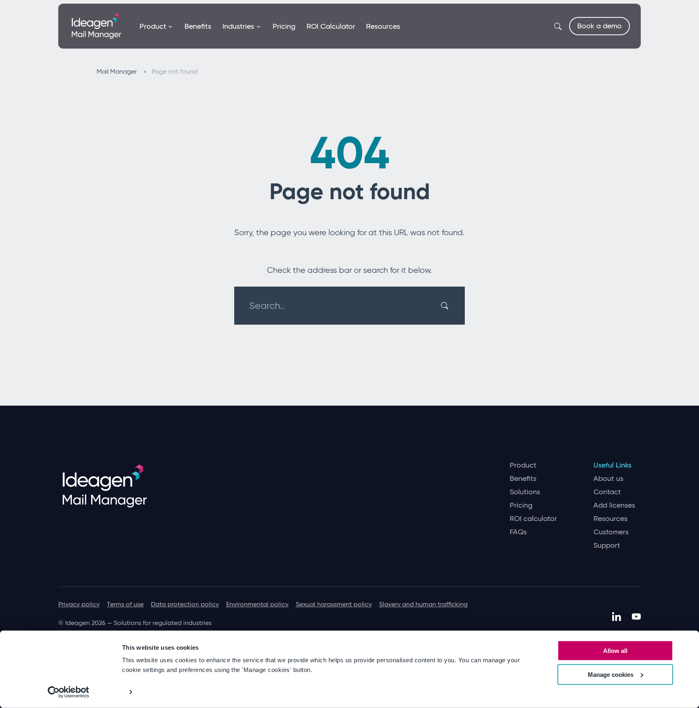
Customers (611, 532)
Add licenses (614, 505)
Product (153, 26)
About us (608, 478)
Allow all (615, 650)
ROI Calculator (331, 26)
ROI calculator (533, 519)
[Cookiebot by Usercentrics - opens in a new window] (68, 692)
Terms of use (125, 604)
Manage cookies (610, 674)
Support (606, 545)
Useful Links (612, 465)
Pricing (284, 26)
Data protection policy (185, 604)
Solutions (525, 492)
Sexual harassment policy (334, 604)
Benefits (197, 26)
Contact (607, 492)
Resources (383, 26)
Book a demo (599, 25)
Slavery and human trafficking (423, 604)
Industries (238, 26)
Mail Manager (117, 71)
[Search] (446, 306)
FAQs (518, 532)
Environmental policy (257, 604)
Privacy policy (79, 604)
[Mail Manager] (96, 25)
